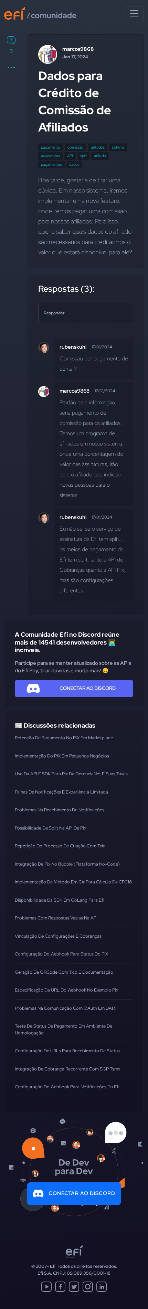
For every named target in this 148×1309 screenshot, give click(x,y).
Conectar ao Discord (82, 1193)
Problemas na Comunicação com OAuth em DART (66, 1008)
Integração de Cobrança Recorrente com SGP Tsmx (67, 1069)
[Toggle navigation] (134, 13)
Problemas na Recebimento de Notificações (59, 810)
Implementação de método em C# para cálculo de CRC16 (73, 882)
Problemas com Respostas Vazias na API (56, 918)
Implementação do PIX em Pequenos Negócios (62, 756)
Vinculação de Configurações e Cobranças (58, 936)
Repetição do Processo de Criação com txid (60, 846)
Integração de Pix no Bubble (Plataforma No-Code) (67, 864)
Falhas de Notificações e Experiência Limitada (61, 792)
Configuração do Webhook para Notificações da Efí (67, 1087)
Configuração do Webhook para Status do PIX (61, 954)
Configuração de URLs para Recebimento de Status (67, 1051)
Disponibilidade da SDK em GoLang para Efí (59, 900)
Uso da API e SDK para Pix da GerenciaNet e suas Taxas (71, 774)
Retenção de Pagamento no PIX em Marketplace (64, 738)
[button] (11, 67)
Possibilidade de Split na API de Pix (50, 828)
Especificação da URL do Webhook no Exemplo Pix (66, 990)
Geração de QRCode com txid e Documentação (64, 972)
